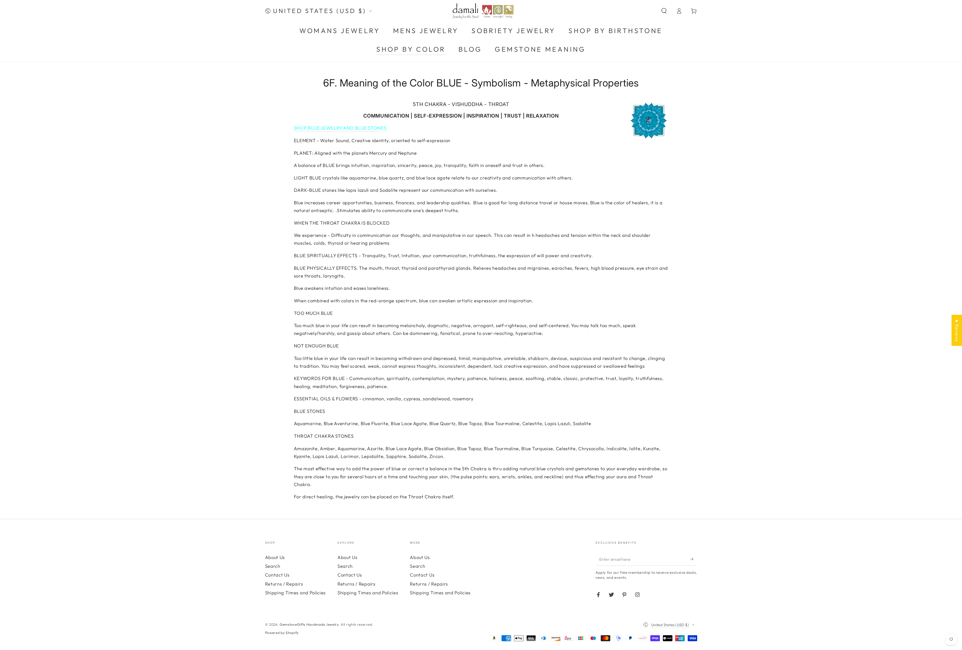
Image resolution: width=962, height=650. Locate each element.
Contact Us (277, 575)
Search (272, 566)
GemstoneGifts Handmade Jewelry (309, 624)
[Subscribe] (693, 559)
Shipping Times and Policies (295, 593)
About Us (275, 557)
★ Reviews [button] (957, 330)
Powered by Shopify (282, 632)
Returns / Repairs (284, 584)
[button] (663, 11)
